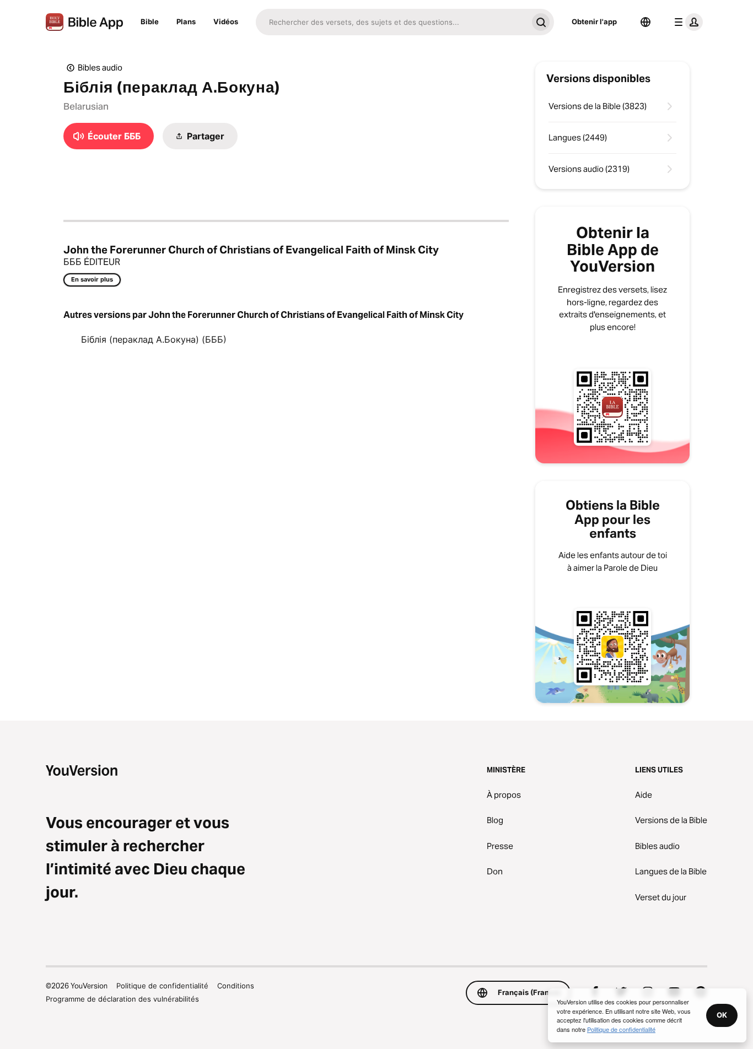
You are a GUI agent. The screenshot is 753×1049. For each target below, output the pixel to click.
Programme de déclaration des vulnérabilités (122, 998)
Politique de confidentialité (162, 985)
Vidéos (225, 21)
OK (722, 1014)
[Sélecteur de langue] (645, 22)
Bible (150, 21)
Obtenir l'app (594, 21)
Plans (186, 21)
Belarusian (86, 106)
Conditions (235, 985)
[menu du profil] (686, 22)
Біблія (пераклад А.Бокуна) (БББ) (154, 339)
